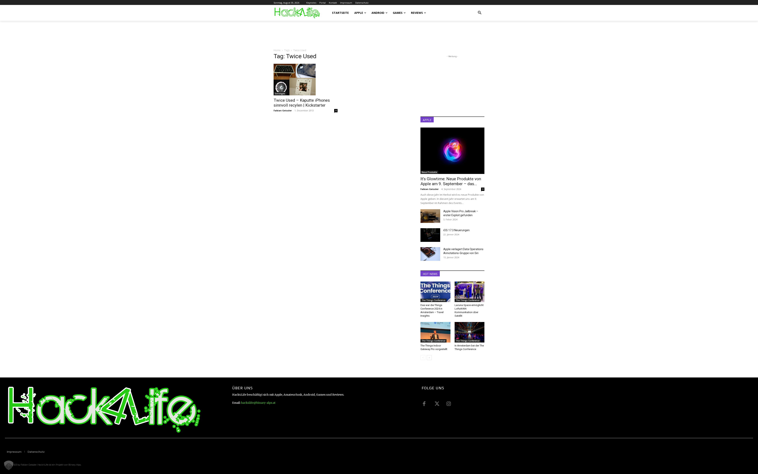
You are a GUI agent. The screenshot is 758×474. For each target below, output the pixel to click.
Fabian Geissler (283, 110)
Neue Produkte (429, 172)
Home (277, 50)
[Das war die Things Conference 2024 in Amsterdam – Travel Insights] (435, 292)
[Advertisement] (345, 34)
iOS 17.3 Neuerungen (456, 230)
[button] (479, 13)
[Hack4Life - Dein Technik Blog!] (103, 409)
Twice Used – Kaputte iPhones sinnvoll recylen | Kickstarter (302, 103)
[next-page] (429, 357)
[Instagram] (448, 403)
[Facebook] (424, 403)
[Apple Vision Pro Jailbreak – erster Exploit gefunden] (430, 216)
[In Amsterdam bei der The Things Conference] (470, 332)
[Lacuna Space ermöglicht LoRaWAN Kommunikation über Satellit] (470, 292)
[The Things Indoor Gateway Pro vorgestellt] (435, 332)
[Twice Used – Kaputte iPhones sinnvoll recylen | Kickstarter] (306, 79)
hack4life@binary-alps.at (258, 403)
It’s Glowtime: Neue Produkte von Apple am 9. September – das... (450, 181)
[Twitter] (436, 403)
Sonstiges (280, 93)
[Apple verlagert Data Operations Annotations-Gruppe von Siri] (430, 254)
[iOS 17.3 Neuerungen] (430, 235)
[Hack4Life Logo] (297, 13)
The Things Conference (433, 300)
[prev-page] (422, 357)
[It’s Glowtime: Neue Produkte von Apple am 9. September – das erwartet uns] (452, 151)
